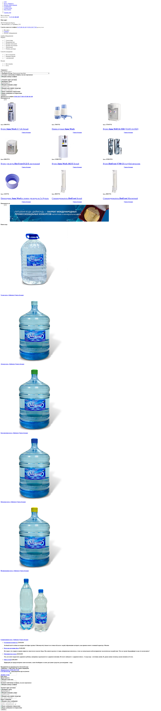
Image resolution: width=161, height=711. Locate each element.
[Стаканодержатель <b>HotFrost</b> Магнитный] (114, 192)
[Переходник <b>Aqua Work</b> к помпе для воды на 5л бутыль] (12, 192)
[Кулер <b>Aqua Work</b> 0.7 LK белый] (12, 123)
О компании (7, 6)
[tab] (80, 37)
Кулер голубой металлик (121, 164)
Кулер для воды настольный (20, 164)
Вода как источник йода (11, 648)
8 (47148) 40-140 (21, 27)
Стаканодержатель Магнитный (120, 198)
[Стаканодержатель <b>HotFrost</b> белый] (63, 192)
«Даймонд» (8, 295)
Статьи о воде (8, 8)
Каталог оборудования (10, 5)
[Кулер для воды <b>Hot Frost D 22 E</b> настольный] (12, 157)
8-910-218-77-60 (32, 27)
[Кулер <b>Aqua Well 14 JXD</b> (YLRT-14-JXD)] (114, 123)
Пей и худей (7, 659)
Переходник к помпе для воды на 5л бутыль (25, 198)
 (5, 2)
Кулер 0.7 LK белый (14, 129)
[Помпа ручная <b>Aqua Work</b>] (63, 123)
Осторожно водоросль (11, 642)
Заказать (3, 95)
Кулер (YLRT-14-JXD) (120, 129)
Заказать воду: (5, 670)
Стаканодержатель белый (67, 198)
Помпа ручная (63, 129)
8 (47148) (14, 17)
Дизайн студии (5, 675)
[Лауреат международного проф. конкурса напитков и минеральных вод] (59, 221)
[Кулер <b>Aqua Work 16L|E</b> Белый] (63, 157)
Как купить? (7, 9)
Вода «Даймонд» (9, 3)
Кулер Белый (65, 164)
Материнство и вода (10, 654)
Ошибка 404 (7, 12)
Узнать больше (26, 132)
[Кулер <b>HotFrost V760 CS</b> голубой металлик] (114, 157)
